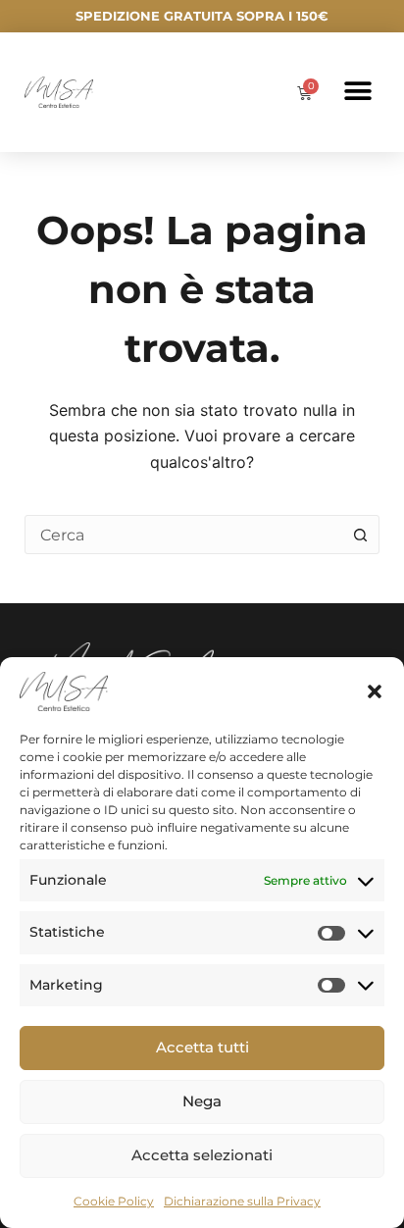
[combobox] (183, 534)
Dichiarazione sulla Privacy (242, 1201)
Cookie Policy (114, 1201)
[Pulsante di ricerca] (360, 534)
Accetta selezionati (202, 1155)
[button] (374, 691)
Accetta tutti (202, 1047)
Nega (202, 1101)
